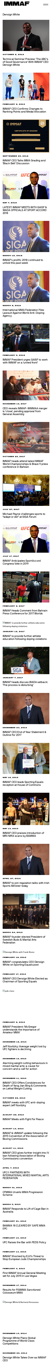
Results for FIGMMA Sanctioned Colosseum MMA (21, 1291)
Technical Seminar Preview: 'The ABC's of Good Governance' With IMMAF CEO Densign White (26, 62)
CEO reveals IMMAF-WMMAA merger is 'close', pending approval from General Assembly (25, 411)
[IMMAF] (16, 4)
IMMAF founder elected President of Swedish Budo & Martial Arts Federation (24, 940)
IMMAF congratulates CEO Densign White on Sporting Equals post (23, 963)
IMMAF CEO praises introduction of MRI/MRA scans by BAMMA (23, 834)
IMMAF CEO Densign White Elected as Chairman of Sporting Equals (25, 980)
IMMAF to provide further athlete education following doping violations (25, 637)
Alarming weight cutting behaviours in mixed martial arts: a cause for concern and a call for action (25, 1066)
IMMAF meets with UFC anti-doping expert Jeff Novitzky (24, 1104)
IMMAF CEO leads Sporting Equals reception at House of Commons (23, 783)
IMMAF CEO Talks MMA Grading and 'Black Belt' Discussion (24, 162)
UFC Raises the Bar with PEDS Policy (24, 1242)
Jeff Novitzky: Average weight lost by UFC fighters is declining (24, 1048)
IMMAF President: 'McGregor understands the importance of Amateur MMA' (21, 1029)
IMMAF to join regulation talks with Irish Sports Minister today (26, 884)
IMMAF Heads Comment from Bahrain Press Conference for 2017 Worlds (25, 612)
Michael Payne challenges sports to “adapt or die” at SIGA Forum (24, 515)
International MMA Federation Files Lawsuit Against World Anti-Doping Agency (23, 313)
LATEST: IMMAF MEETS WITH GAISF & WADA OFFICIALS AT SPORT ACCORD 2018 (25, 210)
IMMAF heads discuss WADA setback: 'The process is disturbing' (25, 683)
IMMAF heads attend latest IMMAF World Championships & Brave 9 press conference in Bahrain (25, 464)
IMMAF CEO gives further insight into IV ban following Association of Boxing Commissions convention (26, 1156)
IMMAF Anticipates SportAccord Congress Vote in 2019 (22, 562)
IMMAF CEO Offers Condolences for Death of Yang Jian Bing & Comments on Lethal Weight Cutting (24, 1085)
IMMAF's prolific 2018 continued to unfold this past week (23, 261)
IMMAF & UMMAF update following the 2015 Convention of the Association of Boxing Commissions (25, 1136)
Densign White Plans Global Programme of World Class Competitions (19, 1341)
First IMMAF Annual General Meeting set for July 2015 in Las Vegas (24, 1274)
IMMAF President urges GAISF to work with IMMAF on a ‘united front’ (25, 361)
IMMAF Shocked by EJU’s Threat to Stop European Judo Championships (24, 1258)
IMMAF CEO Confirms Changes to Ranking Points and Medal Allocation (24, 110)
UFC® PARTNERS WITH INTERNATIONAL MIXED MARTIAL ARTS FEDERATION (26, 1175)
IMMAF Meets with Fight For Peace (23, 1119)
